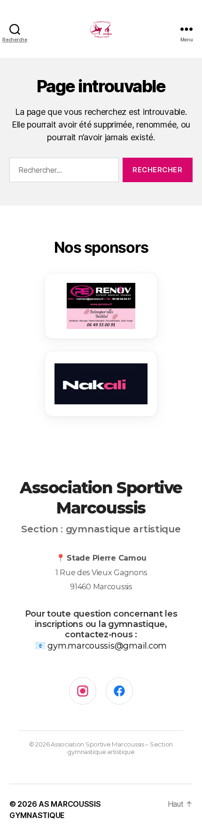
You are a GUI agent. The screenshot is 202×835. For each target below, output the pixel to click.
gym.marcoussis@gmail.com (107, 646)
